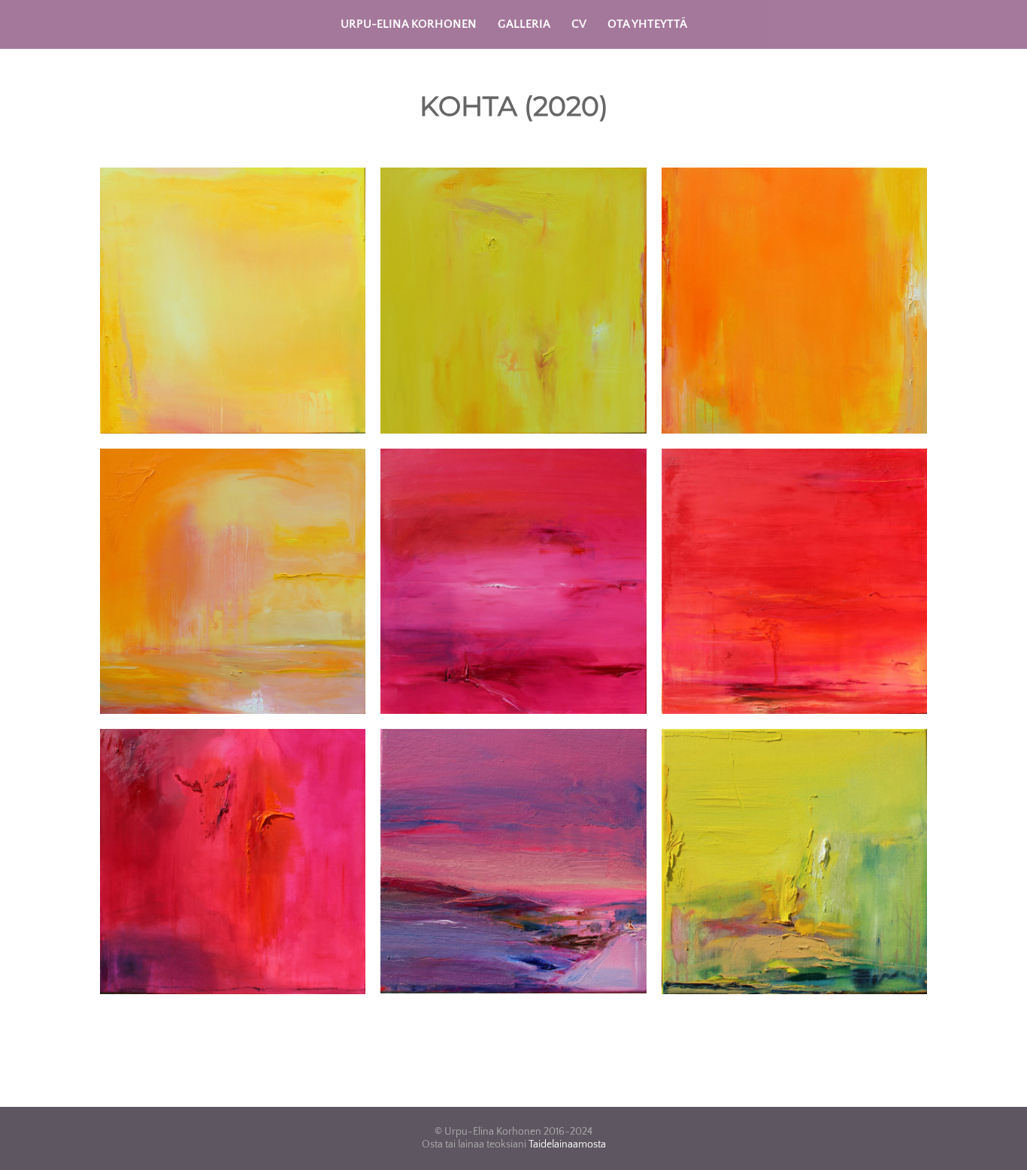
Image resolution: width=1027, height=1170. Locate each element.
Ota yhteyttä (647, 24)
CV (578, 24)
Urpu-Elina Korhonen (409, 24)
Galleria (524, 24)
